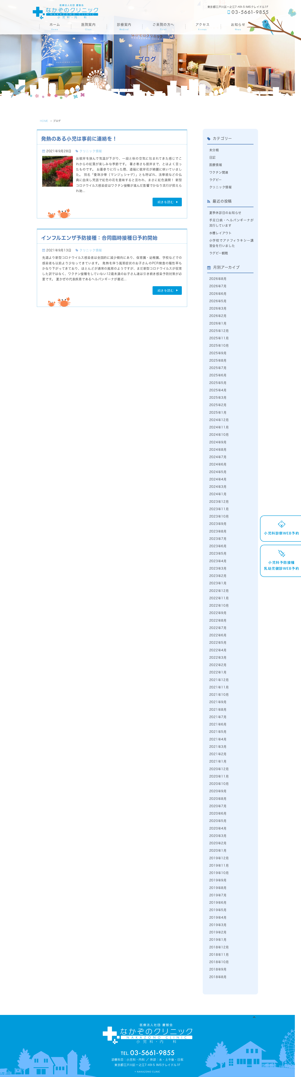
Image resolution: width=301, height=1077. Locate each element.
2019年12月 (219, 858)
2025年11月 (219, 338)
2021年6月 (218, 724)
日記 (212, 157)
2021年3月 (218, 746)
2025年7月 (218, 367)
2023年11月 (219, 509)
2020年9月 (218, 791)
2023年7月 (218, 538)
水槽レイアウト (220, 233)
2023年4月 (218, 561)
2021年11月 (219, 687)
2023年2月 (218, 575)
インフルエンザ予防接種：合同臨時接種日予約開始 (99, 237)
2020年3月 (218, 835)
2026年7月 (218, 286)
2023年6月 (218, 546)
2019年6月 (218, 902)
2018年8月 (218, 976)
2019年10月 (219, 872)
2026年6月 (218, 293)
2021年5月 (218, 731)
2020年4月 (218, 828)
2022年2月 (218, 664)
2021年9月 (218, 702)
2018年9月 (218, 969)
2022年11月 (219, 598)
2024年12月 (219, 419)
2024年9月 (218, 442)
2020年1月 (218, 850)
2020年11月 (219, 776)
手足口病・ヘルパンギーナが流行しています (231, 223)
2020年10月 (219, 783)
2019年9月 (218, 880)
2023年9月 (218, 523)
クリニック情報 (90, 151)
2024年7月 (218, 456)
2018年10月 (219, 962)
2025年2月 (218, 404)
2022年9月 (218, 612)
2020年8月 (218, 798)
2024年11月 (219, 427)
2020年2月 (218, 843)
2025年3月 (218, 397)
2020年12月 (219, 769)
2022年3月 (218, 657)
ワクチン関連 (219, 172)
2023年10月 (219, 516)
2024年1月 (218, 494)
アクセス (203, 27)
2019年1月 (218, 939)
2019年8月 (218, 887)
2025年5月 (218, 382)
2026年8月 (218, 278)
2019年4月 (218, 917)
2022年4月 (218, 650)
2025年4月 (218, 390)
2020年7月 (218, 806)
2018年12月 (219, 947)
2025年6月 (218, 375)
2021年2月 (218, 754)
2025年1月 (218, 412)
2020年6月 (218, 813)
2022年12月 (219, 590)
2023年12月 (219, 501)
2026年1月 (218, 323)
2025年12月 (219, 330)
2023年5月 (218, 553)
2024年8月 (218, 449)
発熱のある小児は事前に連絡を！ (79, 138)
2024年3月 (218, 486)
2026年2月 (218, 315)
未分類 (214, 150)
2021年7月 (218, 716)
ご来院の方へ (163, 27)
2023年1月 (218, 583)
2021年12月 (219, 679)
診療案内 (124, 27)
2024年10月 (219, 434)
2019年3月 (218, 924)
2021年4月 (218, 739)
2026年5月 (218, 301)
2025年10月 (219, 345)
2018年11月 (219, 954)
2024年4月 (218, 479)
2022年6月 (218, 635)
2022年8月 (218, 620)
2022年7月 (218, 627)
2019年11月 (219, 865)
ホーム (55, 27)
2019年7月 (218, 895)
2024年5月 (218, 471)
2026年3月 (218, 308)
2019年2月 (218, 932)
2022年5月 (218, 642)
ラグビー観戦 (218, 253)
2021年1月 (218, 761)
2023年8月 (218, 531)
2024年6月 (218, 464)
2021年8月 (218, 709)
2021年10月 (219, 694)
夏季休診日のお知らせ (225, 212)
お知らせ (238, 27)
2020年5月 (218, 820)
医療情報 (215, 164)
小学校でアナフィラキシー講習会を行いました (231, 243)
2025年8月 (218, 360)
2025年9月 (218, 353)
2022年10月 (219, 605)
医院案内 (88, 27)
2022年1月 (218, 672)
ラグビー (215, 179)
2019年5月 (218, 909)
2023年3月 (218, 568)
